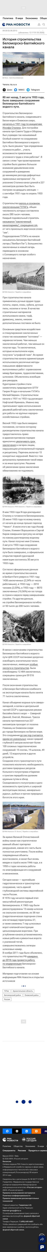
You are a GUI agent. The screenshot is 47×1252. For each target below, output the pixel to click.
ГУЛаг (6, 991)
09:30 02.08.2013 (10, 31)
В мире (41, 1146)
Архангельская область (23, 991)
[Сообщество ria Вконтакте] (26, 1131)
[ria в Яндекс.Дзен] (17, 1131)
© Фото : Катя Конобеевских (13, 78)
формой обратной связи (13, 1230)
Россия (7, 999)
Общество (18, 1146)
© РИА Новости (8, 292)
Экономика (30, 1146)
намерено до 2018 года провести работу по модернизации (20, 960)
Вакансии (7, 1161)
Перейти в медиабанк (23, 292)
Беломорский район (12, 995)
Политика (7, 1146)
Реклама (22, 1150)
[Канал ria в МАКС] (7, 1131)
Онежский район (32, 995)
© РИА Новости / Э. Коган (12, 831)
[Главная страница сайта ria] (15, 24)
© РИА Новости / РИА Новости (14, 507)
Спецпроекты (9, 1150)
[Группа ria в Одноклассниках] (36, 1131)
